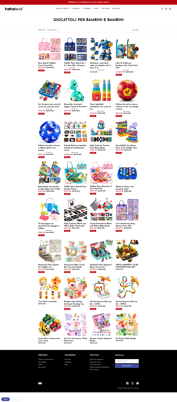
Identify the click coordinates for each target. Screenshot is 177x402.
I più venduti (42, 362)
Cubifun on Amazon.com (45, 359)
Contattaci (68, 362)
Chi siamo (68, 359)
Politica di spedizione (96, 359)
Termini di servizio (95, 364)
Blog (66, 364)
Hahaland (124, 388)
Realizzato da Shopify (133, 388)
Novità (40, 364)
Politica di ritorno (95, 362)
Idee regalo (42, 367)
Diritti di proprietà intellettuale (99, 367)
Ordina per (41, 30)
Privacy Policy (94, 369)
